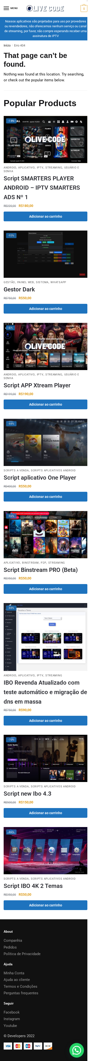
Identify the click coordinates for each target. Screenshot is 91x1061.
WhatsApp (58, 282)
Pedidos (10, 947)
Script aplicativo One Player (40, 477)
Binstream (30, 562)
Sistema (42, 282)
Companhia (13, 940)
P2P (43, 562)
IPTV (40, 167)
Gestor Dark (19, 289)
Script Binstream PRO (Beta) (41, 570)
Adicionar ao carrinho (45, 216)
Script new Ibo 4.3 (27, 793)
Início (7, 45)
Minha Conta (14, 973)
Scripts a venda (16, 470)
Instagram (12, 1019)
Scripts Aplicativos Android (53, 470)
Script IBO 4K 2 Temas (33, 886)
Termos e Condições (20, 986)
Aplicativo (26, 167)
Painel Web (25, 282)
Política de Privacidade (22, 954)
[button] (76, 1050)
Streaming (53, 167)
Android (10, 167)
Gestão (9, 282)
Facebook (12, 1012)
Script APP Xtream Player (37, 385)
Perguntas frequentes (21, 993)
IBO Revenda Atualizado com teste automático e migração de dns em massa (45, 692)
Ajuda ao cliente (17, 979)
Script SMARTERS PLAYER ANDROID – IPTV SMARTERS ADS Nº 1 (42, 188)
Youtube (10, 1026)
